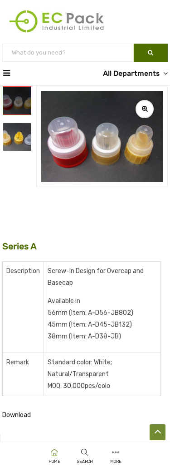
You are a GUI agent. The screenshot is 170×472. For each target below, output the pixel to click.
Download (16, 415)
